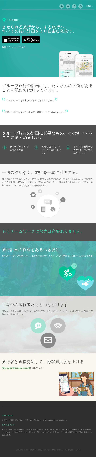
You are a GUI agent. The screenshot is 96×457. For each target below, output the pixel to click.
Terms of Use (68, 450)
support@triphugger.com (57, 420)
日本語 (89, 6)
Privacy (77, 450)
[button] (81, 6)
